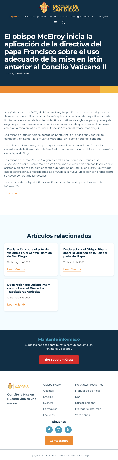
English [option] (103, 16)
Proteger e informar (82, 16)
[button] (55, 22)
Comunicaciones (58, 16)
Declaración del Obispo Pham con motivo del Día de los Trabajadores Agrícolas (28, 288)
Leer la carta (12, 193)
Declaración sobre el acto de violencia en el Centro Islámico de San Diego (29, 253)
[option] (103, 16)
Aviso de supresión (35, 16)
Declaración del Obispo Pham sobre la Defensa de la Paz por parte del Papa (85, 253)
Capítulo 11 (15, 16)
